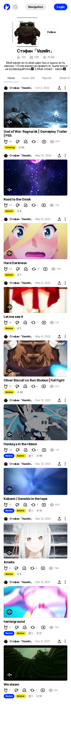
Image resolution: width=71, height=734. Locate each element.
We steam (11, 684)
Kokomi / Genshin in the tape (25, 499)
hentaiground (14, 621)
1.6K (34, 57)
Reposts (47, 78)
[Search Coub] (15, 7)
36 (21, 147)
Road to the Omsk (17, 199)
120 (21, 57)
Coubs (28, 78)
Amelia (9, 562)
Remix (9, 455)
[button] (6, 141)
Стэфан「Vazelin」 (21, 88)
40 (20, 392)
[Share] (59, 88)
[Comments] (25, 141)
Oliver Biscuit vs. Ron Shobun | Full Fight (34, 380)
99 (39, 455)
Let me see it (13, 317)
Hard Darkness (15, 263)
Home (11, 78)
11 (39, 633)
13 (39, 510)
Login (60, 7)
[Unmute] (9, 122)
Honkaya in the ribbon (20, 444)
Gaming (10, 147)
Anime (9, 211)
